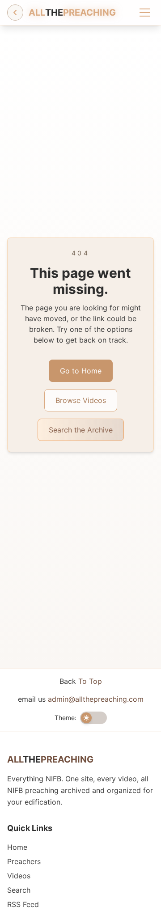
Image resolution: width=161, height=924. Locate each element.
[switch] (93, 718)
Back (80, 681)
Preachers (24, 861)
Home (17, 847)
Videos (18, 875)
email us (81, 699)
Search (18, 890)
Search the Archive (81, 429)
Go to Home (81, 370)
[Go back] (15, 12)
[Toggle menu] (145, 12)
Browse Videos (80, 400)
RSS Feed (23, 904)
